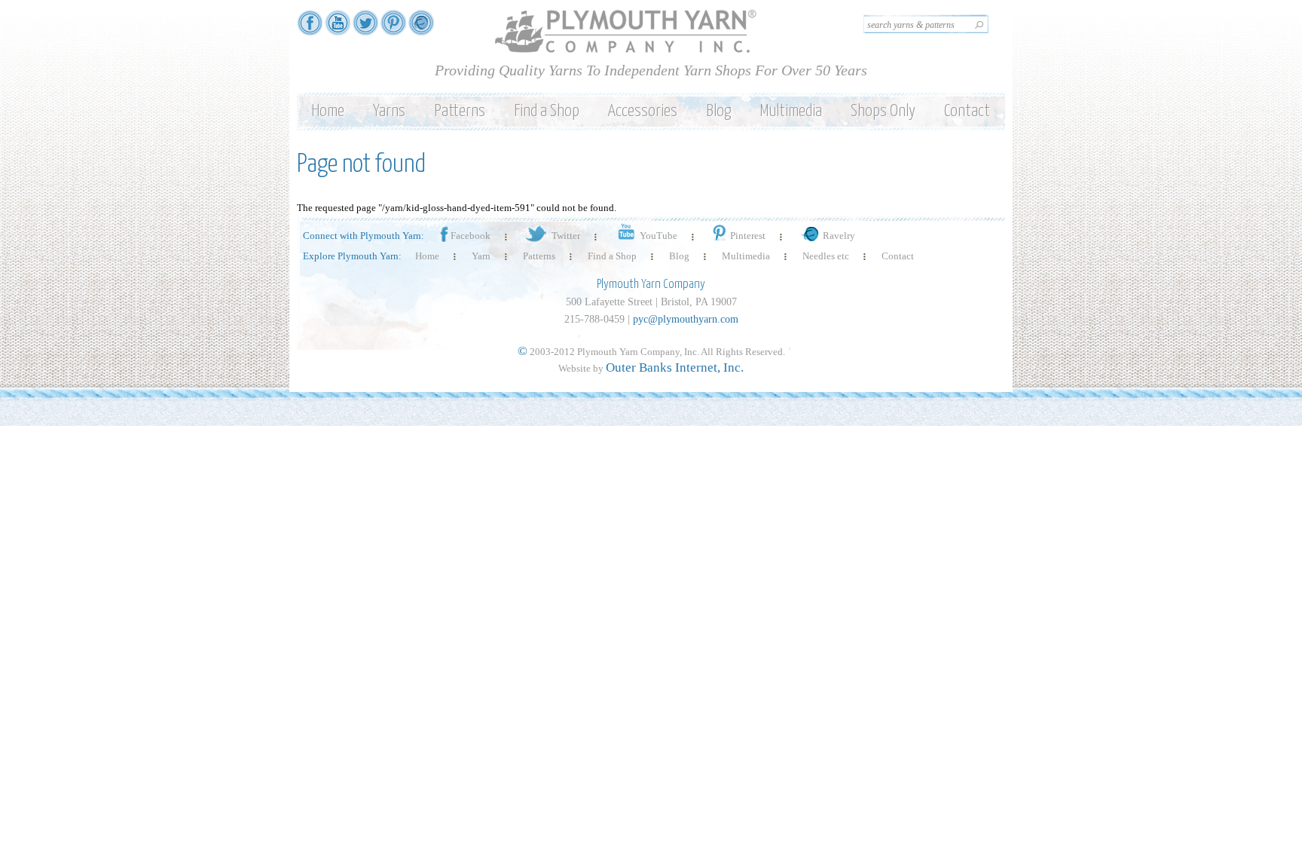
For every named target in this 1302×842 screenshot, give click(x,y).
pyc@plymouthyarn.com (685, 319)
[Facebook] (309, 28)
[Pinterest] (393, 28)
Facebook (471, 235)
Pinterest (748, 235)
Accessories (642, 111)
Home (327, 111)
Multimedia (791, 111)
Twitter (566, 235)
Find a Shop (546, 111)
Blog (718, 111)
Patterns (459, 111)
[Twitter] (365, 28)
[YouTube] (337, 28)
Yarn (481, 256)
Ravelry (839, 235)
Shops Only (883, 111)
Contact (967, 111)
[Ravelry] (421, 28)
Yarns (389, 111)
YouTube (658, 235)
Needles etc (825, 256)
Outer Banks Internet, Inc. (675, 367)
